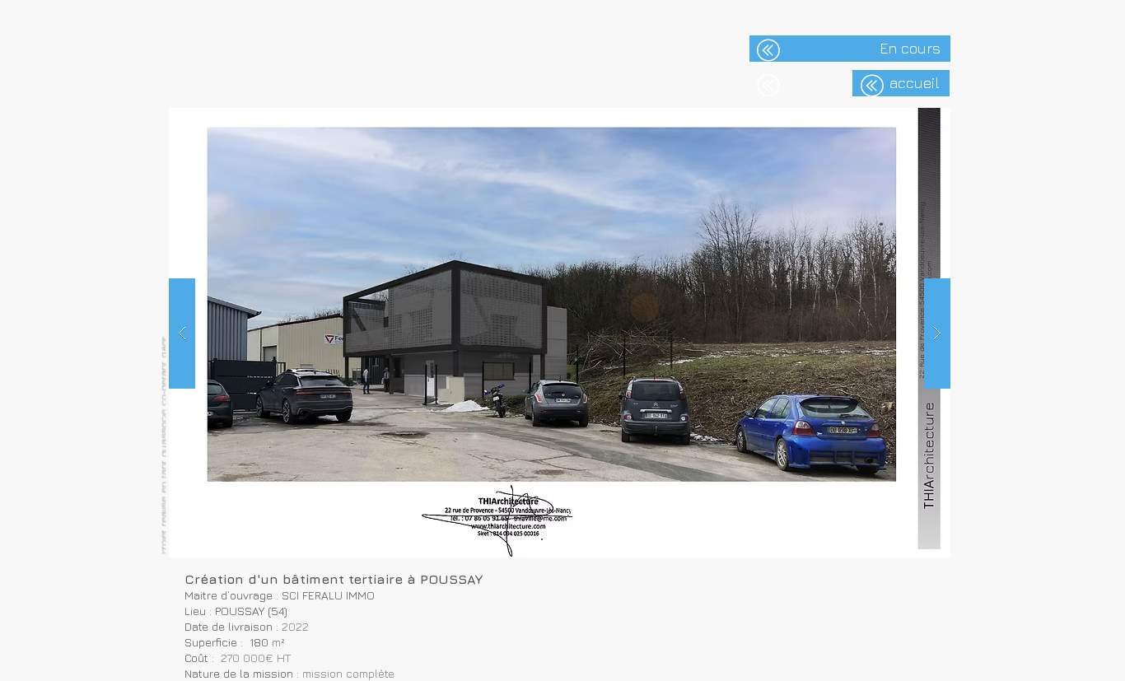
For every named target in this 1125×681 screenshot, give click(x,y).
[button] (559, 333)
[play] (911, 121)
